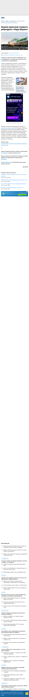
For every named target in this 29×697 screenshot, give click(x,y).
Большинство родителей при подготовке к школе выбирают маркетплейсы (14, 602)
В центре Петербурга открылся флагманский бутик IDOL (14, 565)
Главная (2, 21)
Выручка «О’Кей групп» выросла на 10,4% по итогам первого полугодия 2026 (15, 550)
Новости (7, 21)
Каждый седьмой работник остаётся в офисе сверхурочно (13, 675)
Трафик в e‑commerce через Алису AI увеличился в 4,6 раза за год (15, 639)
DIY (21, 55)
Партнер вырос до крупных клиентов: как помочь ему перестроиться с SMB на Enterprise (13, 578)
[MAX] (11, 18)
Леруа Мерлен (6, 55)
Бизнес (4, 575)
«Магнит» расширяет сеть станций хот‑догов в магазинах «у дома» (14, 617)
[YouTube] (16, 18)
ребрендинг (12, 55)
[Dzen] (14, 18)
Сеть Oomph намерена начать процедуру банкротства (13, 183)
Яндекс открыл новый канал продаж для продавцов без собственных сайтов (16, 554)
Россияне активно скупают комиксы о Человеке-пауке (15, 585)
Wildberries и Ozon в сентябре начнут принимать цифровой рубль (14, 661)
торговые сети (17, 55)
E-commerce (5, 558)
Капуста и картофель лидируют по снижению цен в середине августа (15, 690)
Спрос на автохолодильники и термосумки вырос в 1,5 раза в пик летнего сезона (15, 569)
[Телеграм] (6, 18)
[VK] (9, 18)
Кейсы (3, 592)
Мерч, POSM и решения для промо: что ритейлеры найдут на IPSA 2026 (15, 599)
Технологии (5, 610)
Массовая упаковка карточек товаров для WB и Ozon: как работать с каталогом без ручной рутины (13, 595)
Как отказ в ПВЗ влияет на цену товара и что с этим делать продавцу (13, 650)
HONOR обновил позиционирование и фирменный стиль (14, 179)
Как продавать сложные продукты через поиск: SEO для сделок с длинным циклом (14, 686)
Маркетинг (4, 683)
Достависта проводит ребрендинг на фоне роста (12, 187)
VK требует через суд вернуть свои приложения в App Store (14, 643)
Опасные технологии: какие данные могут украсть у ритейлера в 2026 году (13, 613)
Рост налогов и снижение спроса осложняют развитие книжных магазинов (15, 621)
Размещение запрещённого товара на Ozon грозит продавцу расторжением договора (14, 679)
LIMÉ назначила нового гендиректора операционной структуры (15, 671)
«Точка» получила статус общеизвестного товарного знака (15, 606)
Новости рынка (13, 21)
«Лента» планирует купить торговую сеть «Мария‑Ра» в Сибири (16, 657)
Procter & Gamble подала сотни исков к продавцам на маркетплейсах (15, 588)
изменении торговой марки (7, 128)
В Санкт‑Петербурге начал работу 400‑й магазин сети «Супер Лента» (15, 635)
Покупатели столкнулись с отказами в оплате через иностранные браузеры (15, 653)
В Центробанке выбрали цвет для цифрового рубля (15, 572)
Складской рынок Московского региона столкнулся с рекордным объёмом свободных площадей (15, 547)
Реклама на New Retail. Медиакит (14, 123)
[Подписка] (21, 18)
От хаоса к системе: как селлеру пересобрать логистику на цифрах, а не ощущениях (14, 561)
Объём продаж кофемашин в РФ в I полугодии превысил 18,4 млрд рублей (14, 625)
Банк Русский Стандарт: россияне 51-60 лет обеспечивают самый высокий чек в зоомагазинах (14, 582)
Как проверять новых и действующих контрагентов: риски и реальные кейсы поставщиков (13, 632)
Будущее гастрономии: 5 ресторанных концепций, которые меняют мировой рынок (12, 668)
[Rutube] (19, 18)
